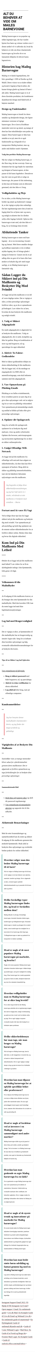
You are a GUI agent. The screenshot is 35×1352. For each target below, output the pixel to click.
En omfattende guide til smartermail (15, 1320)
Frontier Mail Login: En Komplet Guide (17, 1337)
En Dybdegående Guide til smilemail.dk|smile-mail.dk (17, 1323)
